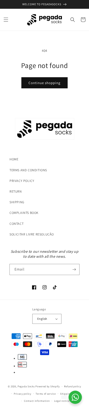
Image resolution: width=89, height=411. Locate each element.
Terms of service (46, 393)
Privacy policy (22, 393)
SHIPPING (16, 202)
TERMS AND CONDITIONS (28, 170)
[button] (6, 19)
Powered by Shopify (47, 386)
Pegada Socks (26, 386)
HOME (13, 159)
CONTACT (16, 223)
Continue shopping (44, 83)
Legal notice (61, 400)
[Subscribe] (74, 269)
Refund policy (72, 386)
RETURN (15, 191)
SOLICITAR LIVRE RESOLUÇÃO (31, 234)
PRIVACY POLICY (21, 181)
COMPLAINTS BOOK (23, 213)
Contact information (37, 400)
